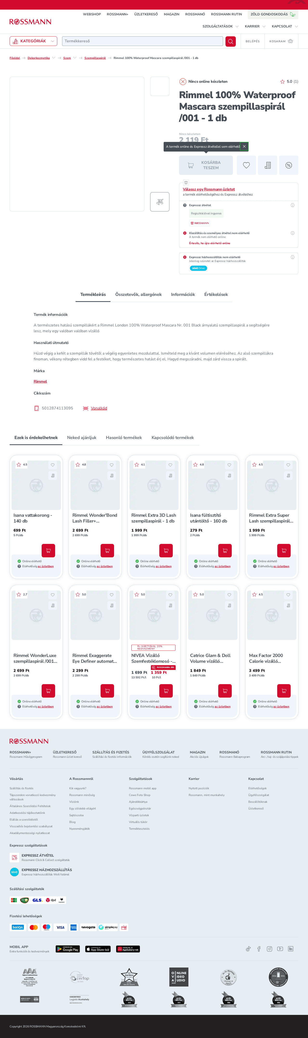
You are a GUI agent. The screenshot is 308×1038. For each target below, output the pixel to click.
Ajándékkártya (138, 802)
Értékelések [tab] (216, 294)
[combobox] (142, 41)
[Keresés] (230, 41)
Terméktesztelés (139, 829)
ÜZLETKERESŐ (146, 14)
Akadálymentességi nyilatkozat (30, 833)
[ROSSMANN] (29, 741)
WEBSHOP (92, 14)
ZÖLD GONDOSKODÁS (269, 14)
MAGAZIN (171, 14)
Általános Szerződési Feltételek (30, 806)
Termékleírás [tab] (93, 294)
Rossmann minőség (82, 795)
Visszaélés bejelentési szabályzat (31, 826)
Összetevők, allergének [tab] (138, 294)
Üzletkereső (256, 808)
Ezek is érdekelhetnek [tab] (36, 437)
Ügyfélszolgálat (258, 795)
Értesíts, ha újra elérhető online (209, 243)
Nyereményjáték (79, 829)
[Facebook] (259, 949)
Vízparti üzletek (139, 815)
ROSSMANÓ (195, 14)
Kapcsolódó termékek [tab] (173, 437)
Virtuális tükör (138, 822)
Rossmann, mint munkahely (207, 795)
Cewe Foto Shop (139, 795)
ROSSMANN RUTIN (226, 14)
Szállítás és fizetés (21, 788)
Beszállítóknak (257, 802)
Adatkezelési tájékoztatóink (27, 813)
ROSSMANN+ (117, 14)
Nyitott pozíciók (199, 788)
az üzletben (46, 566)
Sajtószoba (76, 815)
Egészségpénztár (140, 808)
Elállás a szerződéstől (24, 819)
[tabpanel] (154, 361)
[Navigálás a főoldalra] (30, 22)
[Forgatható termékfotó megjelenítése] (159, 201)
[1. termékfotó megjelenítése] (159, 86)
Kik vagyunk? (77, 788)
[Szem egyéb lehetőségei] (75, 58)
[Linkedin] (291, 949)
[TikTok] (248, 949)
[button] (221, 26)
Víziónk (74, 802)
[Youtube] (280, 949)
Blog (72, 822)
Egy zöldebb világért (82, 808)
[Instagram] (269, 949)
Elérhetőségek (257, 788)
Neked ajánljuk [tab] (81, 437)
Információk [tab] (183, 294)
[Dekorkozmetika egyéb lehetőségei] (54, 58)
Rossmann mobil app (142, 788)
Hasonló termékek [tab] (124, 437)
